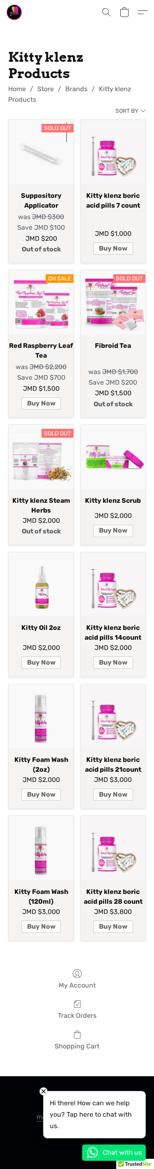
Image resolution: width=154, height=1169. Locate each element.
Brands (76, 89)
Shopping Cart (77, 1046)
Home (17, 89)
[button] (15, 12)
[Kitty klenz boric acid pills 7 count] (113, 152)
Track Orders (77, 1015)
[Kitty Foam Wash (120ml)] (41, 848)
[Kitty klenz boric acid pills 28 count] (113, 848)
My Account (77, 985)
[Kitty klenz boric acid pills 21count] (113, 716)
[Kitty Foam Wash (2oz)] (41, 716)
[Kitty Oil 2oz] (41, 584)
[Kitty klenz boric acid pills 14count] (113, 584)
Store (45, 89)
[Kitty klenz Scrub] (113, 457)
